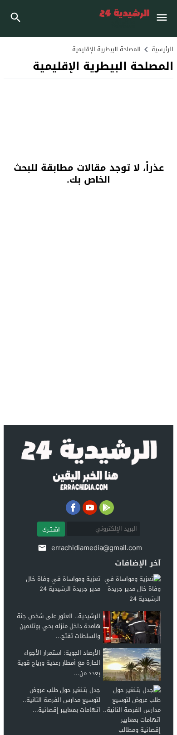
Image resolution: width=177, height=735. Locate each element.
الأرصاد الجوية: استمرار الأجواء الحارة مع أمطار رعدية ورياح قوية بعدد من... (58, 662)
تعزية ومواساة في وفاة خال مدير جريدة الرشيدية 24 (63, 584)
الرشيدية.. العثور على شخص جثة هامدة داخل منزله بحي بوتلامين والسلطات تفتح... (58, 626)
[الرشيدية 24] (88, 465)
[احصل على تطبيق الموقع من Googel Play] (106, 507)
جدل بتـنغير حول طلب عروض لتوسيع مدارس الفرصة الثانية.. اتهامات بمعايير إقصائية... (61, 700)
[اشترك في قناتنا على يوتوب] (90, 507)
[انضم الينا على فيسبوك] (73, 507)
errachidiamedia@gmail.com (96, 548)
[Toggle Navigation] (164, 18)
